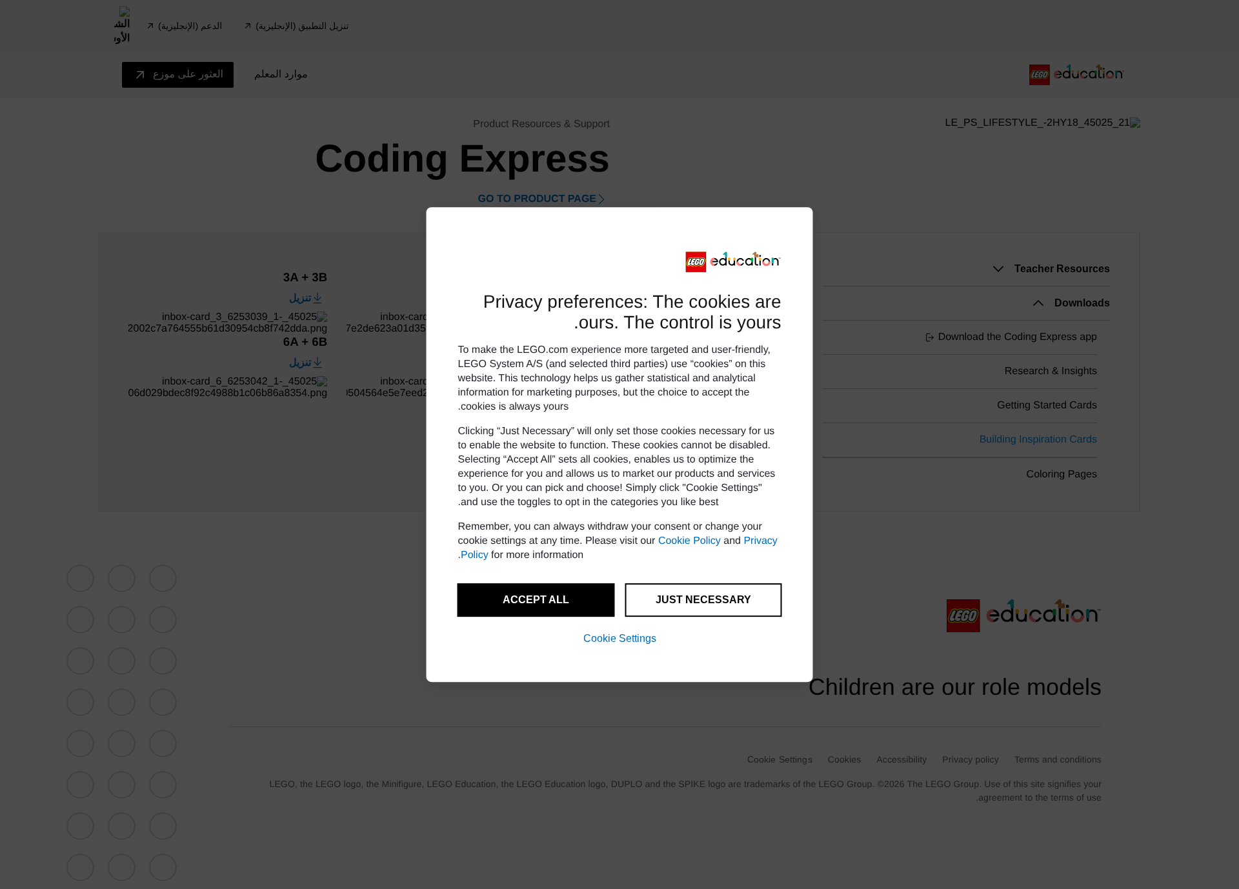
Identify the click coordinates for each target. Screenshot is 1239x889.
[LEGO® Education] (733, 262)
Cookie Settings (619, 638)
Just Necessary (703, 599)
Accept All (536, 599)
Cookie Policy (689, 540)
